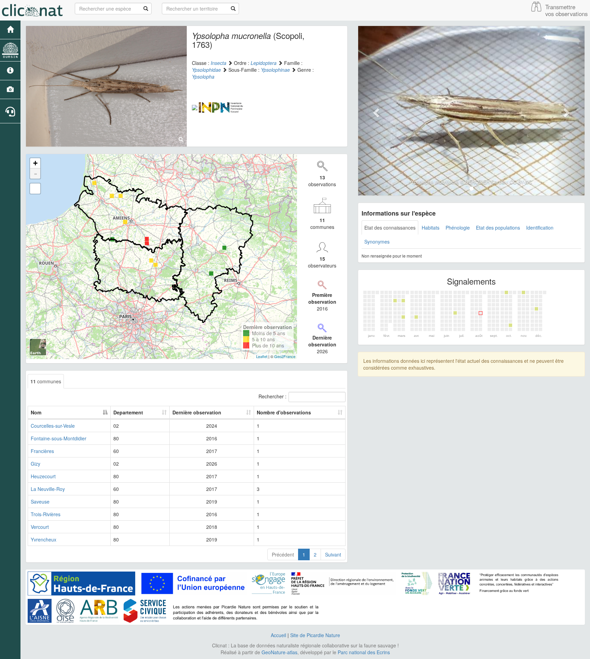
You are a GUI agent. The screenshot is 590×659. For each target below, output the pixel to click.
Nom (36, 412)
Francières (42, 451)
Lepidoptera (264, 62)
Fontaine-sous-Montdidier (58, 438)
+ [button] (35, 163)
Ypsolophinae (275, 69)
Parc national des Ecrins (364, 652)
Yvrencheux (43, 539)
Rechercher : (272, 396)
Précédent (283, 554)
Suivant (333, 554)
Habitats (430, 227)
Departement (128, 412)
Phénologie (458, 227)
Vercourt (40, 526)
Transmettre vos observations (566, 10)
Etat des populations (498, 227)
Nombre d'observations (284, 412)
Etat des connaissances (390, 227)
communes (45, 381)
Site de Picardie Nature (315, 635)
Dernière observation (196, 412)
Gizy (35, 463)
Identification (539, 227)
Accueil (278, 635)
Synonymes (377, 241)
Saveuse (40, 501)
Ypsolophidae (206, 69)
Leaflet (261, 356)
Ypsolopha (203, 76)
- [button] (35, 173)
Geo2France (284, 356)
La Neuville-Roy (48, 488)
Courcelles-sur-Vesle (53, 425)
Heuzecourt (43, 476)
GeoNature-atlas (279, 652)
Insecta (218, 62)
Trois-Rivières (45, 514)
